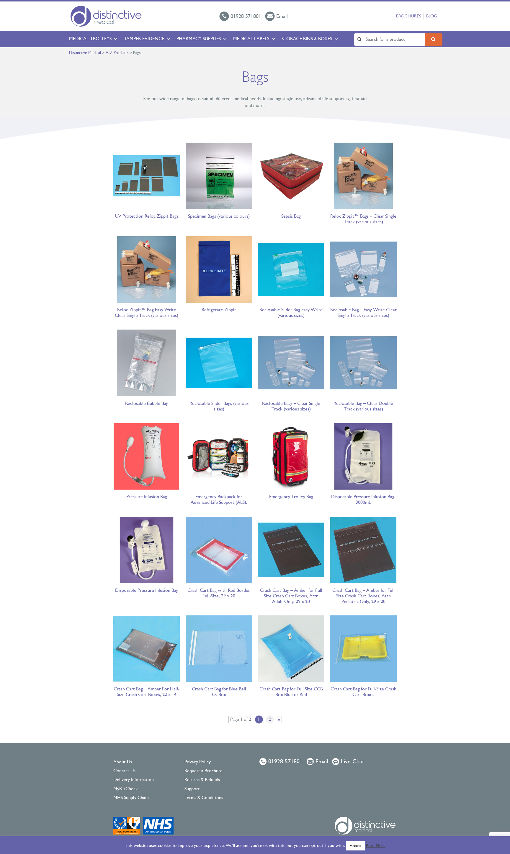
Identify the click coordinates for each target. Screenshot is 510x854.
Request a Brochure (203, 771)
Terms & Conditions (203, 798)
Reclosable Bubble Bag (146, 403)
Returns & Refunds (202, 780)
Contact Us (124, 771)
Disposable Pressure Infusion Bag (146, 590)
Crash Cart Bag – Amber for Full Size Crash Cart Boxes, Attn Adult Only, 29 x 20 (291, 596)
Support (192, 789)
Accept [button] (355, 846)
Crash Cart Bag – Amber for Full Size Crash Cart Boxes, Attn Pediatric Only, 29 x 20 (363, 596)
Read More (375, 846)
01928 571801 (285, 762)
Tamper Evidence (144, 39)
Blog (431, 16)
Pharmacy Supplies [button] (198, 39)
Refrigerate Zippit (219, 310)
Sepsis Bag (291, 216)
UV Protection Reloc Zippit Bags (146, 216)
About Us (122, 762)
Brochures (408, 16)
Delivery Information (133, 780)
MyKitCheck (125, 789)
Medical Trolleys (90, 39)
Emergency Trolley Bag (291, 497)
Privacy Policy (197, 762)
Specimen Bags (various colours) (219, 216)
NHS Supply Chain (131, 798)
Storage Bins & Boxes (307, 39)
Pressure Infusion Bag (146, 497)
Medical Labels (251, 39)
